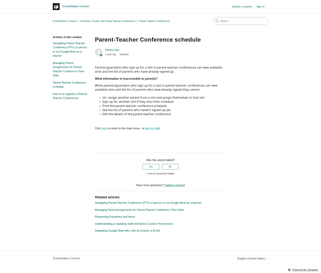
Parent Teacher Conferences (154, 21)
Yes (151, 166)
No (170, 166)
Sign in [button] (261, 6)
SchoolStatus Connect (65, 21)
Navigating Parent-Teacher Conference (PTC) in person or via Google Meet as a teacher (70, 49)
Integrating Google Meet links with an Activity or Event (127, 230)
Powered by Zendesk (305, 269)
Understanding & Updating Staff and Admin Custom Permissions (134, 223)
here (104, 128)
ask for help (152, 128)
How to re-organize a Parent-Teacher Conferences (70, 96)
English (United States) (251, 258)
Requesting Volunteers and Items (115, 216)
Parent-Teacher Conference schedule (69, 84)
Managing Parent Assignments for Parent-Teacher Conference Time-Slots (69, 69)
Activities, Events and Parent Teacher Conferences (108, 21)
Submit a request (242, 6)
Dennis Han (112, 49)
